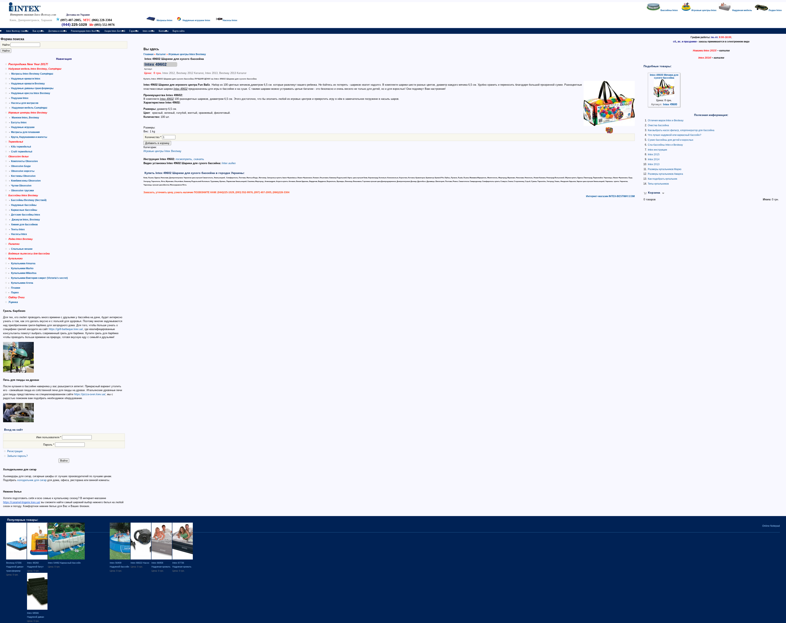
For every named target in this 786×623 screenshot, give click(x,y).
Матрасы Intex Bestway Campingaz (32, 73)
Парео (15, 292)
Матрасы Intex (164, 20)
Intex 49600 (670, 104)
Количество (153, 137)
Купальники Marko (22, 268)
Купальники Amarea (23, 263)
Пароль (48, 444)
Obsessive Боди (20, 166)
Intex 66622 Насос (140, 563)
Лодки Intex (775, 10)
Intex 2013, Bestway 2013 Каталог (226, 73)
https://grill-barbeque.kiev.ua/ (66, 329)
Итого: (767, 199)
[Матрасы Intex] (150, 20)
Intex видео (229, 163)
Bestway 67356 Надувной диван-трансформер (15, 567)
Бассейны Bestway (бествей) (28, 200)
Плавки (15, 287)
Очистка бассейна (658, 125)
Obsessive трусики (22, 190)
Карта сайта (178, 30)
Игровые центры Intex (704, 10)
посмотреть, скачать (190, 159)
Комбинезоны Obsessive (26, 180)
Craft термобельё (21, 151)
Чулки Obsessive (21, 185)
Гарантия (134, 30)
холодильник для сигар (31, 480)
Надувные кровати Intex (25, 78)
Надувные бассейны (23, 205)
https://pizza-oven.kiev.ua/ (89, 394)
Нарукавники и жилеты (33, 137)
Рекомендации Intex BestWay (85, 30)
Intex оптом (149, 30)
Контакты (163, 30)
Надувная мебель (742, 10)
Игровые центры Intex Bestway (187, 54)
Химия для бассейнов (24, 224)
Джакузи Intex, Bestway (26, 219)
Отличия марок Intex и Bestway (665, 120)
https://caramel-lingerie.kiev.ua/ (21, 502)
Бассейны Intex (669, 10)
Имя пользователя (48, 437)
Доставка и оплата (57, 30)
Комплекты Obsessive (24, 161)
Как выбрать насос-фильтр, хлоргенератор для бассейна (681, 130)
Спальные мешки (21, 248)
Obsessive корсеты (22, 171)
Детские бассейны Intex (25, 214)
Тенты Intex (18, 229)
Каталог (161, 54)
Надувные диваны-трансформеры (32, 88)
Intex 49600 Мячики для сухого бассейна (664, 76)
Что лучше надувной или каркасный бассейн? (674, 135)
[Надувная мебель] (725, 10)
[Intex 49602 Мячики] (609, 132)
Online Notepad (771, 525)
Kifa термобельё (21, 146)
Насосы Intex (19, 234)
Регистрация (15, 451)
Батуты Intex (19, 122)
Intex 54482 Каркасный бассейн (64, 563)
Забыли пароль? (17, 455)
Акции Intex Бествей (114, 30)
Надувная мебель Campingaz (29, 107)
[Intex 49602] (609, 125)
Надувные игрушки (22, 127)
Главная (148, 54)
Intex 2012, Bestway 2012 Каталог (182, 73)
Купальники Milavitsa (23, 273)
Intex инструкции (657, 149)
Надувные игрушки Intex (196, 20)
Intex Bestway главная (17, 30)
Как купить (38, 30)
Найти (6, 44)
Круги (14, 137)
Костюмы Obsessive (23, 176)
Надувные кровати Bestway (28, 83)
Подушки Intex (19, 98)
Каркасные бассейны (24, 210)
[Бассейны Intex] (653, 10)
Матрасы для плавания (25, 132)
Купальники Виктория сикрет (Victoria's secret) (39, 278)
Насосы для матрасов (24, 103)
